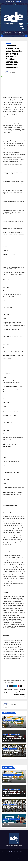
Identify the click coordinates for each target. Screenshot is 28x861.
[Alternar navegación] (13, 36)
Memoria (10, 804)
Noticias (10, 734)
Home (5, 854)
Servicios (14, 858)
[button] (23, 36)
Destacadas (12, 720)
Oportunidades (18, 720)
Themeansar (23, 851)
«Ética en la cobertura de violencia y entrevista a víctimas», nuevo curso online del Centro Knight (19, 692)
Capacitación (6, 720)
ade (13, 71)
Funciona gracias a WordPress (8, 851)
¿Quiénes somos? (20, 858)
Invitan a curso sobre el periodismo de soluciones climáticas (13, 723)
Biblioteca (9, 854)
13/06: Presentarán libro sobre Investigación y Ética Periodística (8, 691)
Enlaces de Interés (20, 854)
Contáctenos (14, 854)
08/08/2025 (6, 780)
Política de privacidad (8, 858)
